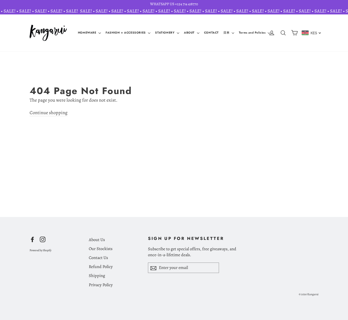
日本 (227, 32)
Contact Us (98, 257)
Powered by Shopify (40, 250)
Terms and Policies (253, 32)
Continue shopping (48, 112)
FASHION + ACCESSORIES (126, 32)
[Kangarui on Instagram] (42, 239)
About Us (97, 239)
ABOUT (190, 32)
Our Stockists (100, 248)
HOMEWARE (87, 32)
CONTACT (211, 32)
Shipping (97, 275)
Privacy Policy (101, 285)
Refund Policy (101, 266)
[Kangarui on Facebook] (32, 239)
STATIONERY (165, 32)
